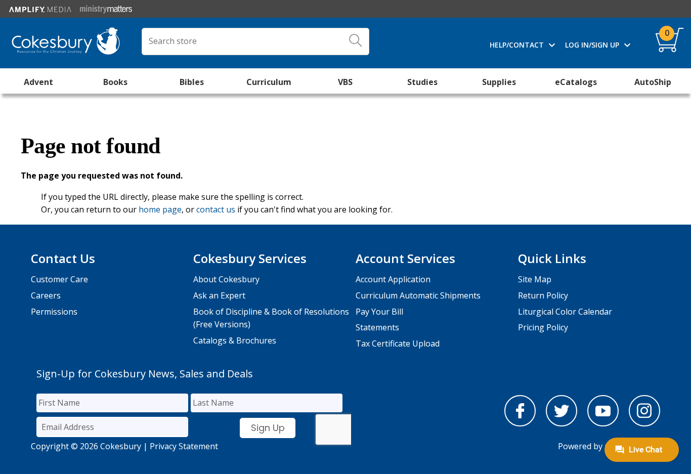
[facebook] (520, 423)
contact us (215, 209)
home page (160, 209)
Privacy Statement (184, 446)
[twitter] (561, 423)
